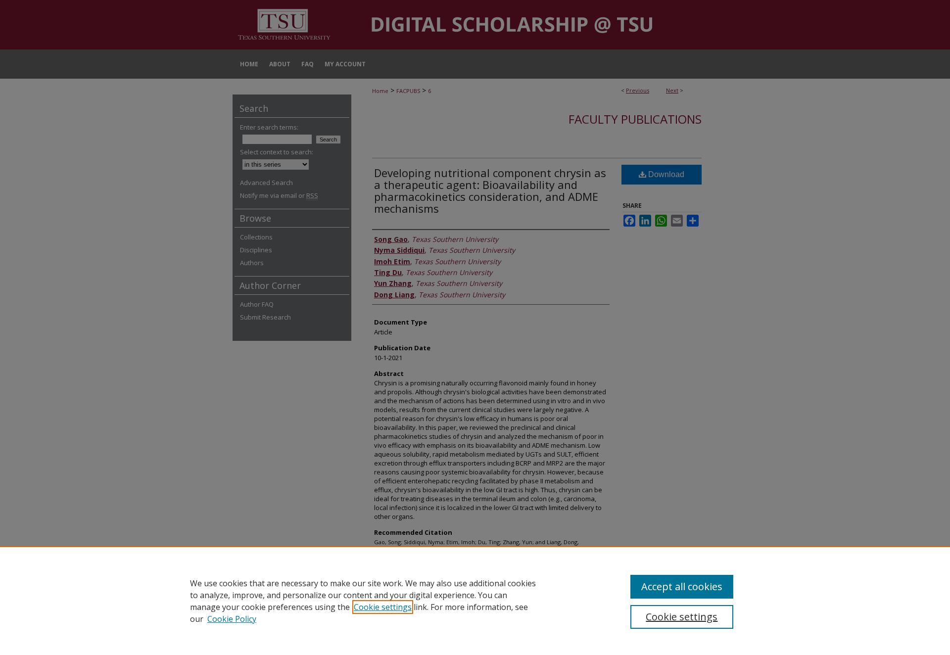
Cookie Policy (231, 618)
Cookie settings (383, 607)
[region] (475, 600)
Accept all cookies (681, 586)
